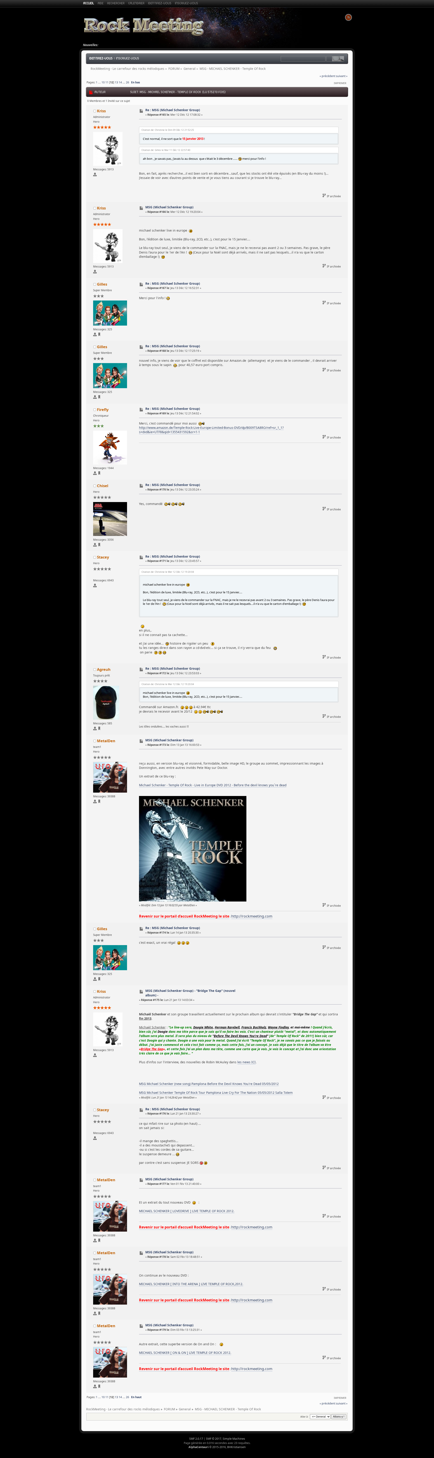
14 (120, 82)
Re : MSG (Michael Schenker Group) (172, 110)
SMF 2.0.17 (196, 1439)
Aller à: (304, 1416)
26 (127, 82)
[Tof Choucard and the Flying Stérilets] (99, 545)
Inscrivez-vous (127, 58)
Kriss (101, 110)
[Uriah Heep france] (99, 474)
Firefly (102, 409)
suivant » (341, 76)
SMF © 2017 (213, 1439)
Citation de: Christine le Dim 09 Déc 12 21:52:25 (168, 129)
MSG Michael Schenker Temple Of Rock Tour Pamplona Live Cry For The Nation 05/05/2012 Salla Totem (216, 1092)
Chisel (102, 485)
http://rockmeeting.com (251, 916)
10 (103, 82)
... (99, 82)
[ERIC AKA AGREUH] (99, 729)
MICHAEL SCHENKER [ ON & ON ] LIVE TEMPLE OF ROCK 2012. (185, 1352)
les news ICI (246, 1062)
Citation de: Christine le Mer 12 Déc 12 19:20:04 (168, 571)
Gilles (102, 284)
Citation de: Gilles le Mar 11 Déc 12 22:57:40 (166, 150)
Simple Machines (234, 1439)
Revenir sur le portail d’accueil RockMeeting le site (184, 916)
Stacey (103, 557)
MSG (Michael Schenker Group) (169, 207)
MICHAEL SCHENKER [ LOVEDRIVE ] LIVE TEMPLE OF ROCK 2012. (186, 1211)
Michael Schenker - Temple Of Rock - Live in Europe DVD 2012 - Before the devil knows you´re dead (212, 785)
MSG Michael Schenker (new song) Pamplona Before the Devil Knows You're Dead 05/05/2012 (209, 1084)
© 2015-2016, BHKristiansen (217, 1447)
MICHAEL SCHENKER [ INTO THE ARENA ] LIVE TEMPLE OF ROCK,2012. (191, 1284)
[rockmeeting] (99, 802)
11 (106, 82)
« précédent (327, 76)
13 (116, 82)
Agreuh (104, 669)
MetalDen (106, 740)
